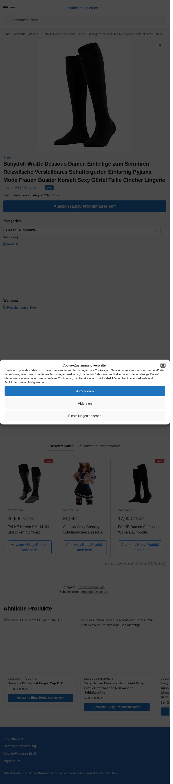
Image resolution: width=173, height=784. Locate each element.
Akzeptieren (85, 391)
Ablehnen (85, 403)
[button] (163, 365)
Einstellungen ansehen (84, 416)
